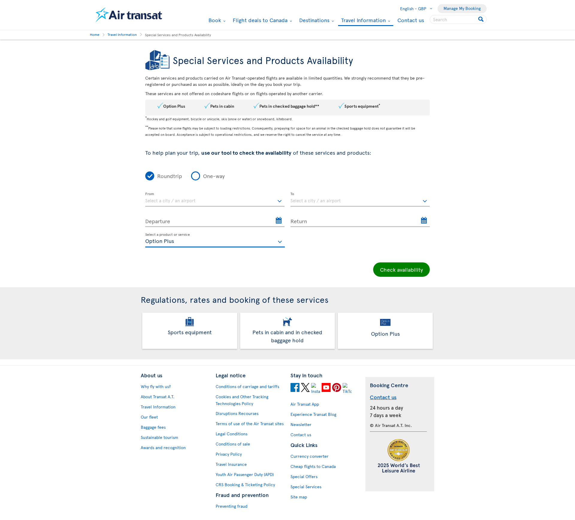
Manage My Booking (462, 8)
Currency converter (309, 456)
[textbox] (215, 199)
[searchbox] (458, 19)
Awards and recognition (163, 447)
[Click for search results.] (481, 19)
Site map (298, 497)
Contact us (410, 20)
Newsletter (300, 424)
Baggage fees (153, 427)
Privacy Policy (229, 454)
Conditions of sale (233, 444)
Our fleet (149, 417)
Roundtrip (169, 176)
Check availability (401, 269)
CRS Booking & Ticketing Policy (245, 484)
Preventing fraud (231, 506)
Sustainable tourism (159, 437)
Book (214, 20)
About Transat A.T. (157, 396)
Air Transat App (304, 404)
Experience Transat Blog (313, 414)
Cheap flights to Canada (313, 466)
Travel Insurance (231, 464)
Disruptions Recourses (237, 413)
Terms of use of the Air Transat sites (250, 423)
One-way (214, 176)
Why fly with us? (156, 386)
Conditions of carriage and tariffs (247, 386)
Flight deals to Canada (259, 20)
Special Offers (303, 476)
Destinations (313, 20)
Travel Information (362, 20)
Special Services (305, 486)
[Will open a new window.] (294, 388)
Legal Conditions (231, 434)
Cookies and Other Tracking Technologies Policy (242, 400)
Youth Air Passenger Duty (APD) (245, 474)
